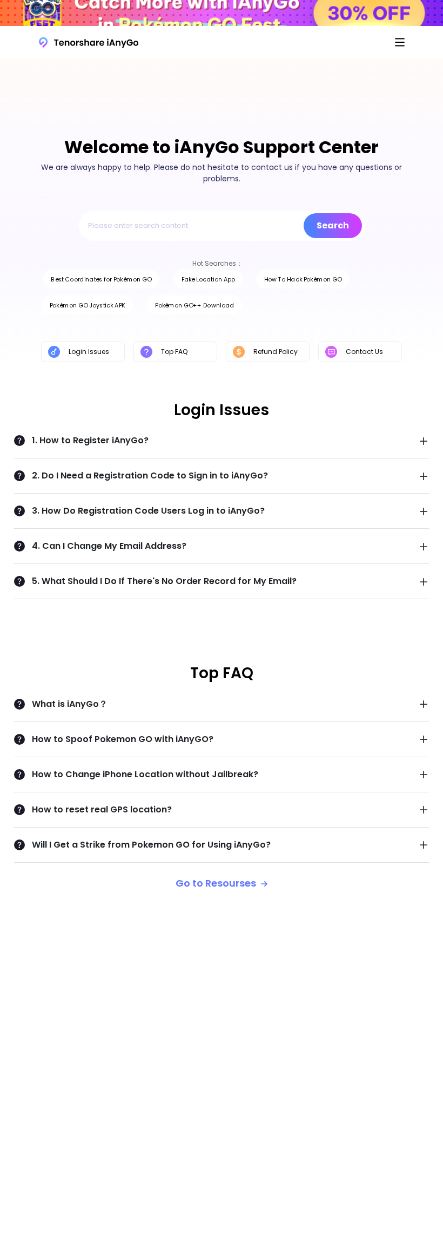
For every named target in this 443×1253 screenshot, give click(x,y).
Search (333, 225)
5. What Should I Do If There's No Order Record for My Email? (164, 581)
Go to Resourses (217, 883)
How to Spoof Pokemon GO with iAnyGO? (122, 739)
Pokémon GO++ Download (194, 305)
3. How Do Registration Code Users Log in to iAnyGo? (148, 510)
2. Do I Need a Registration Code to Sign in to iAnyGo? (150, 475)
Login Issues (89, 351)
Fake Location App (209, 279)
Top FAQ (174, 351)
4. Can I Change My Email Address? (109, 546)
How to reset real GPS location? (102, 809)
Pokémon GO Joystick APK (87, 305)
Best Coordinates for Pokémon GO (101, 279)
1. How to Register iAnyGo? (90, 440)
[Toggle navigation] (400, 42)
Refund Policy (275, 351)
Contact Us (364, 351)
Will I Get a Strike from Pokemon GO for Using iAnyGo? (151, 844)
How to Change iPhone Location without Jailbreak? (145, 774)
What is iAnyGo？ (70, 704)
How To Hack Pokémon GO (302, 279)
